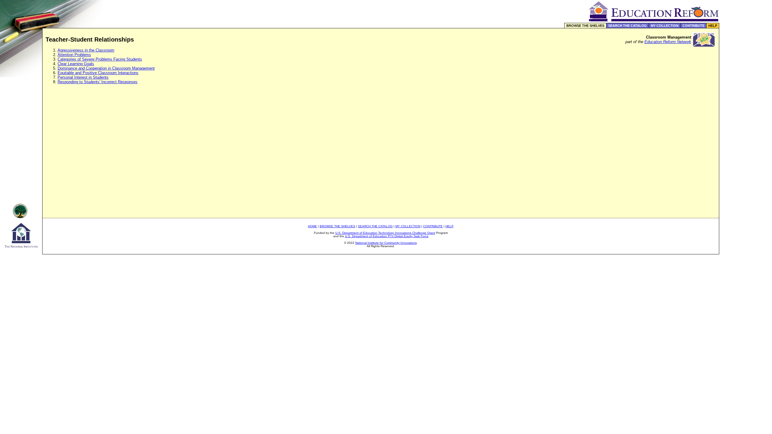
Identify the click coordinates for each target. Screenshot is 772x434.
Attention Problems (74, 54)
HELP (712, 25)
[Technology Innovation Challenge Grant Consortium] (21, 216)
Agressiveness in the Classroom (86, 50)
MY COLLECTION (665, 25)
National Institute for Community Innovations (386, 242)
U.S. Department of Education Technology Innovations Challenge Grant (385, 232)
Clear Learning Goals (76, 63)
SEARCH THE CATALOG (627, 25)
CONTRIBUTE (693, 25)
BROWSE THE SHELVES (585, 25)
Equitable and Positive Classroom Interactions (98, 73)
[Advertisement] (746, 127)
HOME (312, 226)
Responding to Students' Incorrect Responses (98, 82)
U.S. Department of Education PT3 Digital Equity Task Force (387, 236)
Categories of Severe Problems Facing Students (100, 59)
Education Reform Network (667, 41)
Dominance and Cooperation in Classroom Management (106, 68)
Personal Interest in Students (83, 77)
